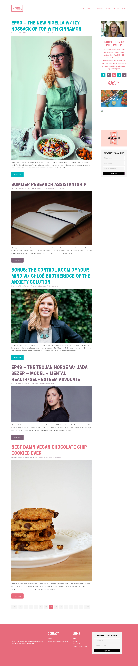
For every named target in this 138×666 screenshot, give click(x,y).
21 (41, 607)
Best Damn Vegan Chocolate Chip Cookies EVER (49, 449)
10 (31, 607)
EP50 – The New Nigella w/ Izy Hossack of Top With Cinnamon (46, 25)
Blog (74, 638)
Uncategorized (60, 188)
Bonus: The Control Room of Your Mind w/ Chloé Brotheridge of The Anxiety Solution (50, 275)
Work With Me (78, 644)
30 (71, 607)
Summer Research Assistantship (48, 184)
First (14, 607)
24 (56, 607)
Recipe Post (57, 457)
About (75, 641)
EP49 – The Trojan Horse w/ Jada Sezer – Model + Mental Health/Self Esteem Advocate (49, 373)
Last (87, 607)
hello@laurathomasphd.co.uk (58, 641)
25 (61, 607)
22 (46, 607)
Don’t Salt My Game (80, 646)
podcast (56, 33)
